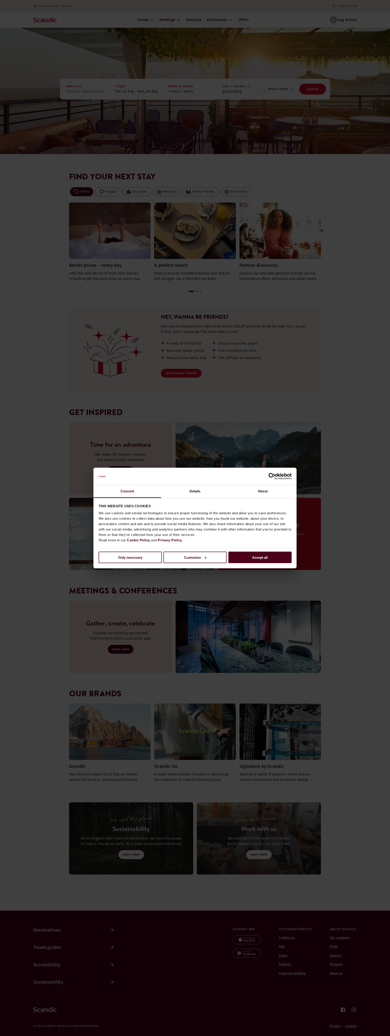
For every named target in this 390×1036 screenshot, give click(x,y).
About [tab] (263, 491)
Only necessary (130, 557)
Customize (192, 557)
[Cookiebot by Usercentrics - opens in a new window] (272, 476)
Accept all (260, 557)
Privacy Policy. (170, 540)
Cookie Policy (138, 540)
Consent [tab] (127, 491)
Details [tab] (195, 491)
